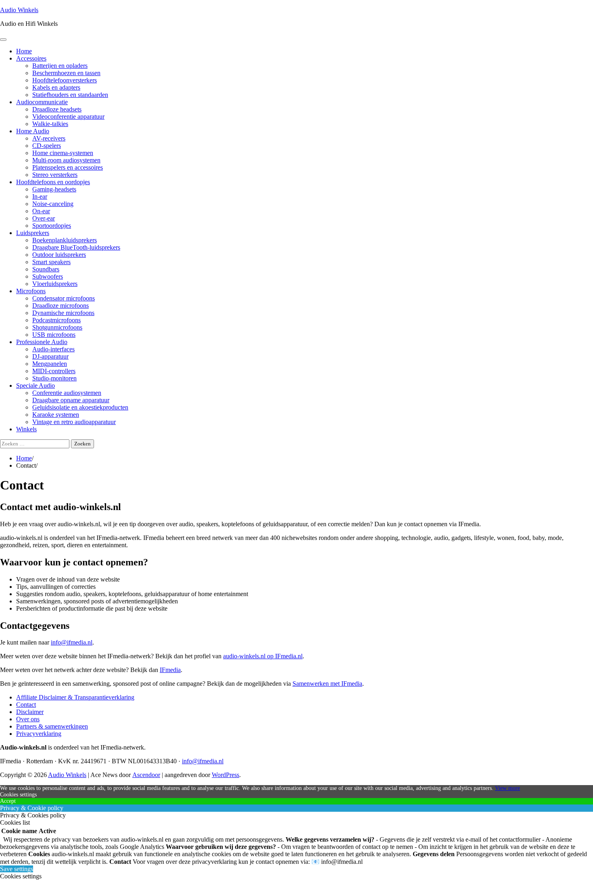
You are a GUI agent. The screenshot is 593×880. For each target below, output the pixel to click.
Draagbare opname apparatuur (70, 400)
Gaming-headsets (54, 189)
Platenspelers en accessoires (67, 167)
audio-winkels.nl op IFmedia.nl (263, 656)
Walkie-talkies (50, 123)
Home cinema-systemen (62, 152)
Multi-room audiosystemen (66, 160)
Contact (26, 704)
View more (507, 788)
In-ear (39, 196)
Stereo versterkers (54, 174)
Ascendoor (146, 774)
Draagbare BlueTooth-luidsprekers (76, 247)
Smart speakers (51, 261)
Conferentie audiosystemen (66, 392)
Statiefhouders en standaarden (70, 94)
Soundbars (45, 269)
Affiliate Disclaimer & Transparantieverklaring (75, 697)
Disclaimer (30, 711)
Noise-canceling (52, 203)
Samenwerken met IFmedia (327, 683)
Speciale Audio (35, 385)
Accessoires (31, 58)
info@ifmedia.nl (71, 642)
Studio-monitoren (54, 378)
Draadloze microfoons (60, 305)
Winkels (26, 429)
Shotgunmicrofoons (57, 327)
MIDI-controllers (53, 371)
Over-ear (43, 218)
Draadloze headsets (56, 109)
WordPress (225, 774)
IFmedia (170, 669)
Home (24, 51)
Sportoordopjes (51, 225)
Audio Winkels (19, 9)
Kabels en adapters (56, 87)
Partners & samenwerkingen (52, 726)
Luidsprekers (32, 232)
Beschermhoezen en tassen (66, 72)
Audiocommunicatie (42, 102)
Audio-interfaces (53, 349)
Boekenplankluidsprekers (64, 240)
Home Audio (32, 131)
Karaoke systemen (55, 414)
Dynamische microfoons (63, 312)
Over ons (28, 719)
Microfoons (31, 291)
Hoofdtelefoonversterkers (64, 80)
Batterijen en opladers (60, 65)
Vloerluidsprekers (54, 283)
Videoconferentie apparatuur (68, 116)
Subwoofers (47, 276)
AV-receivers (48, 138)
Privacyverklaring (38, 733)
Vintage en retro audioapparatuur (74, 421)
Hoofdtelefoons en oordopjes (53, 182)
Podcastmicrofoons (56, 320)
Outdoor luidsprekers (59, 254)
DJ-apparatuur (50, 356)
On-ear (41, 211)
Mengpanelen (49, 363)
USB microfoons (53, 334)
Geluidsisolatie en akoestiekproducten (80, 407)
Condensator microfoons (63, 298)
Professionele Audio (41, 341)
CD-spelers (46, 145)
